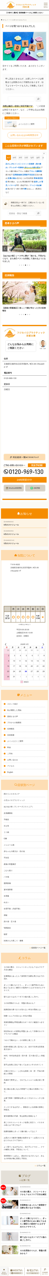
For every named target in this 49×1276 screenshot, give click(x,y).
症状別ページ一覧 (38, 947)
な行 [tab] (32, 157)
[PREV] (6, 644)
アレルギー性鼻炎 (17, 167)
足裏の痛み (12, 178)
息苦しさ (37, 181)
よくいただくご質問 (26, 124)
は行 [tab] (38, 157)
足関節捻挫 (17, 174)
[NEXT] (42, 644)
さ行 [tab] (20, 157)
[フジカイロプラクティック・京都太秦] (21, 5)
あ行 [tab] (8, 157)
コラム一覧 (41, 1165)
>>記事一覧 (24, 1180)
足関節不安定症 (28, 174)
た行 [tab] (26, 157)
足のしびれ (10, 163)
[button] (19, 265)
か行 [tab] (14, 157)
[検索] (38, 99)
